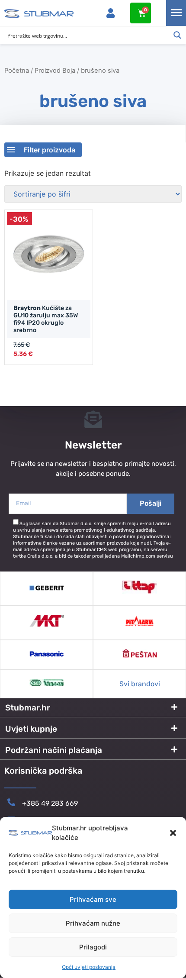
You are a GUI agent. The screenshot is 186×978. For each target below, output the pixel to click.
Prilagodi (93, 947)
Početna (16, 70)
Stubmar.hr (27, 708)
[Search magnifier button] (177, 35)
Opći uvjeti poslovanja (88, 967)
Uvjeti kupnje (31, 729)
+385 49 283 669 (50, 803)
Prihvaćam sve (93, 899)
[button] (173, 833)
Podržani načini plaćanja (53, 750)
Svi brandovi (139, 684)
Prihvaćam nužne (93, 923)
